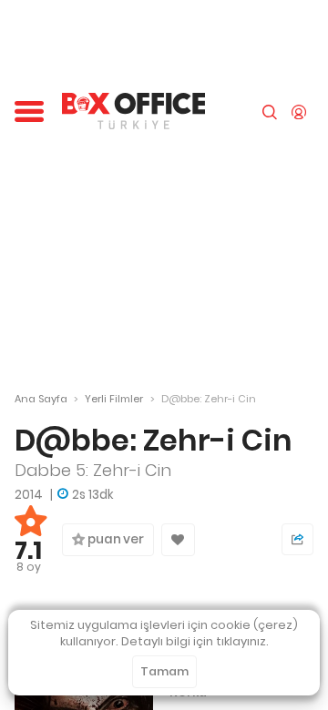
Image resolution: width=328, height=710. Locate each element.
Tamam (164, 671)
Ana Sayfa (41, 398)
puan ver (114, 539)
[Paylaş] (297, 539)
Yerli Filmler (114, 398)
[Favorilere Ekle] (178, 539)
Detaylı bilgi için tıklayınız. (195, 641)
